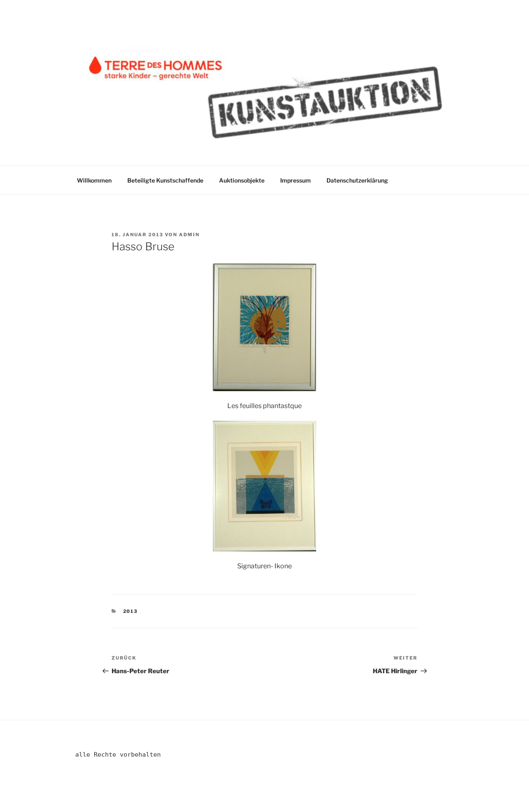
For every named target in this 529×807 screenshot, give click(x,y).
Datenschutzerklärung (357, 180)
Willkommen (94, 180)
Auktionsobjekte (241, 180)
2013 (130, 611)
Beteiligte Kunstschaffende (165, 180)
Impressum (295, 180)
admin (189, 234)
